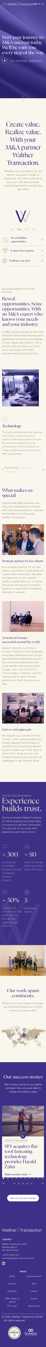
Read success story (16, 1174)
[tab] (3, 1178)
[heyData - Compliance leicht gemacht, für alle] (14, 1333)
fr (43, 4)
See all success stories (23, 1198)
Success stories (34, 1276)
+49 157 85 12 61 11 (10, 1255)
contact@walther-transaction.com (18, 1258)
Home (12, 1276)
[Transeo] (30, 1332)
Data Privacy (34, 1306)
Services (12, 1283)
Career (34, 1291)
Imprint (34, 1298)
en (35, 4)
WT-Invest (12, 1306)
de (39, 4)
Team (34, 1283)
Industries (12, 1291)
